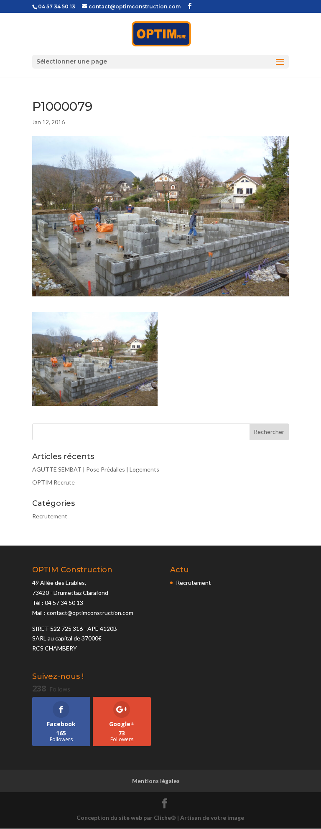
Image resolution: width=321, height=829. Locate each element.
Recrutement (49, 516)
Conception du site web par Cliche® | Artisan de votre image (160, 817)
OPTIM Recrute (53, 482)
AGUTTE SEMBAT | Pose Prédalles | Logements (95, 469)
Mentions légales (156, 780)
